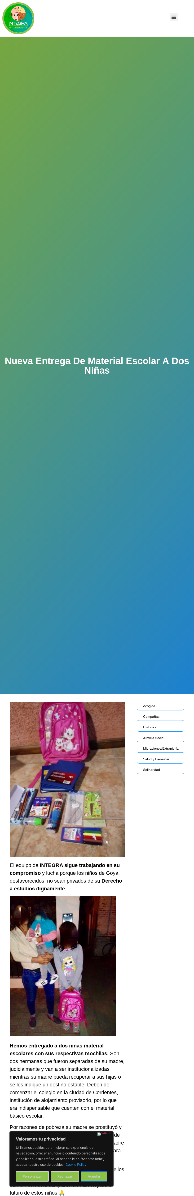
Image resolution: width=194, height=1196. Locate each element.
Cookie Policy (76, 1164)
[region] (61, 1159)
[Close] (104, 1134)
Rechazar (64, 1176)
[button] (174, 17)
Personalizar (32, 1176)
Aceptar (94, 1176)
